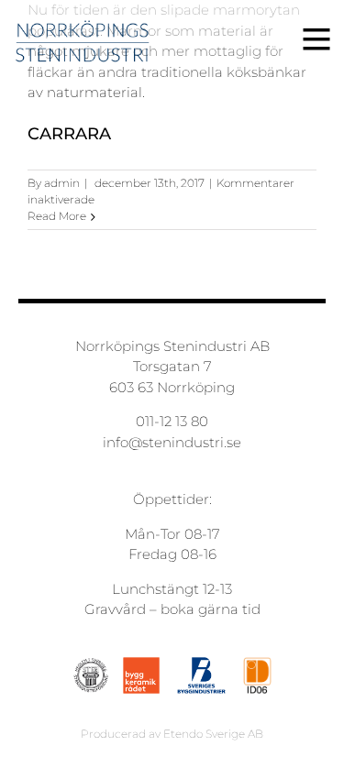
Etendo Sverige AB (213, 734)
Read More (57, 216)
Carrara (69, 134)
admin (62, 183)
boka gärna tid (211, 609)
